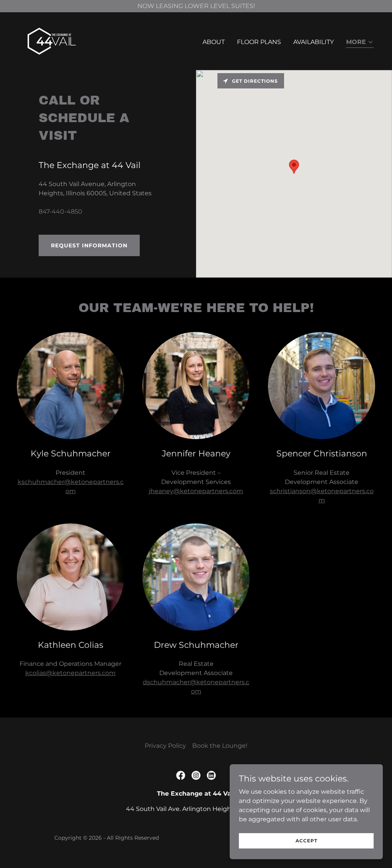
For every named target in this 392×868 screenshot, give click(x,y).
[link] (51, 40)
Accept (306, 840)
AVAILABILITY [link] (313, 42)
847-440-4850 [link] (60, 211)
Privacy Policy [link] (165, 745)
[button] (360, 43)
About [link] (214, 42)
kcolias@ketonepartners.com (70, 673)
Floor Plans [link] (259, 42)
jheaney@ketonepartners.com (196, 491)
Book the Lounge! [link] (219, 745)
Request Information (89, 245)
